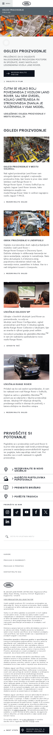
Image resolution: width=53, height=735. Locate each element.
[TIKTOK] (17, 512)
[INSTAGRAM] (7, 512)
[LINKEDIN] (7, 522)
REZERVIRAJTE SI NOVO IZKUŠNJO (35, 730)
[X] (45, 512)
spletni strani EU (20, 710)
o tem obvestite (28, 719)
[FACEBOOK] (36, 512)
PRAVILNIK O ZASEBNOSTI (14, 560)
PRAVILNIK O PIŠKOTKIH (14, 566)
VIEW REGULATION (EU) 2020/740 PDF (18, 599)
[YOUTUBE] (26, 512)
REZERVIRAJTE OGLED (19, 73)
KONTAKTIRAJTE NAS (12, 572)
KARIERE (7, 554)
